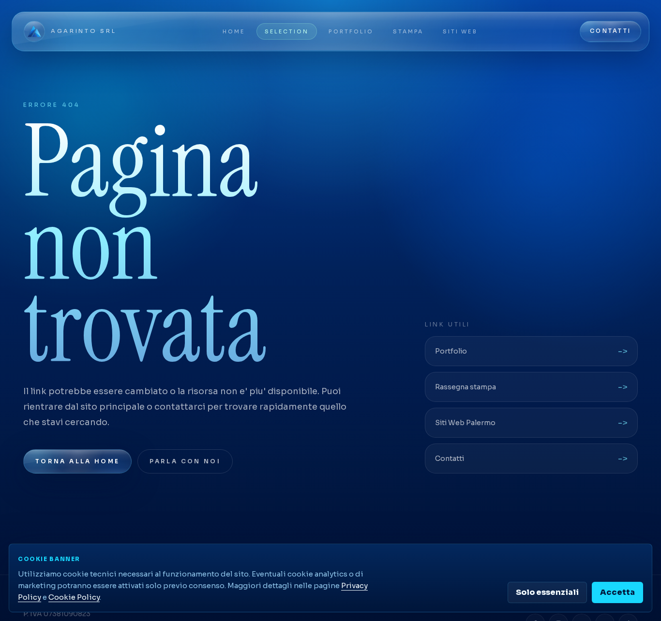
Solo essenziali (547, 592)
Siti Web (460, 31)
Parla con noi (185, 461)
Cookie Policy (74, 597)
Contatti (610, 31)
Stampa (408, 31)
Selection (287, 31)
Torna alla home (77, 461)
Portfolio (351, 31)
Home (234, 31)
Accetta (617, 592)
